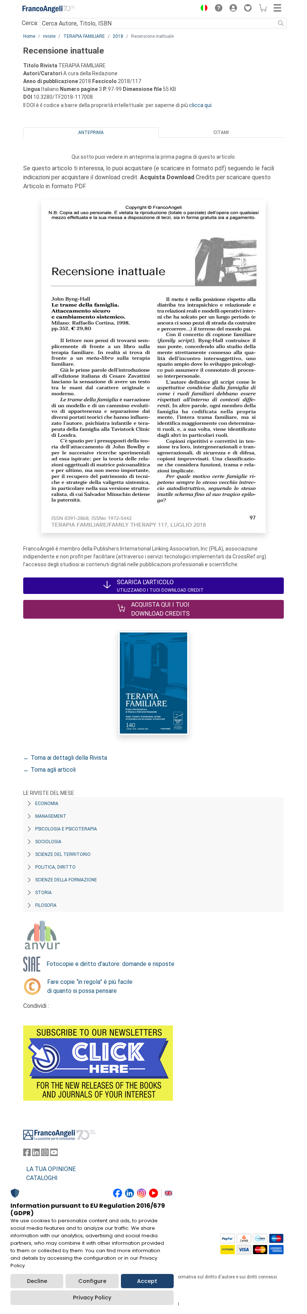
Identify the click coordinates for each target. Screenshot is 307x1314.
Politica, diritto (55, 867)
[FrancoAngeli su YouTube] (54, 1154)
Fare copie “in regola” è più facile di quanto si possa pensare (90, 986)
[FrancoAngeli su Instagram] (45, 1154)
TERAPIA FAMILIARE (84, 36)
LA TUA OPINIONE (51, 1169)
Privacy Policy (92, 1297)
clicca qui (200, 105)
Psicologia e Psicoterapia (66, 829)
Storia (43, 892)
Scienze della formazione (66, 879)
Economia (46, 803)
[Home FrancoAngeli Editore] (48, 9)
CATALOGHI (42, 1178)
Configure (92, 1281)
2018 (118, 36)
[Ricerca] (281, 23)
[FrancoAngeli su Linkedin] (36, 1154)
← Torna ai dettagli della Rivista (65, 757)
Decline (37, 1281)
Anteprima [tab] (91, 132)
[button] (202, 9)
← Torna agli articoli (49, 769)
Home (29, 36)
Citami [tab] (221, 132)
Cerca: (30, 23)
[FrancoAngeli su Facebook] (27, 1154)
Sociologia (48, 841)
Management (50, 816)
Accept (147, 1281)
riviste (49, 36)
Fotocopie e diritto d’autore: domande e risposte (110, 963)
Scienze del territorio (63, 854)
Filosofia (46, 905)
